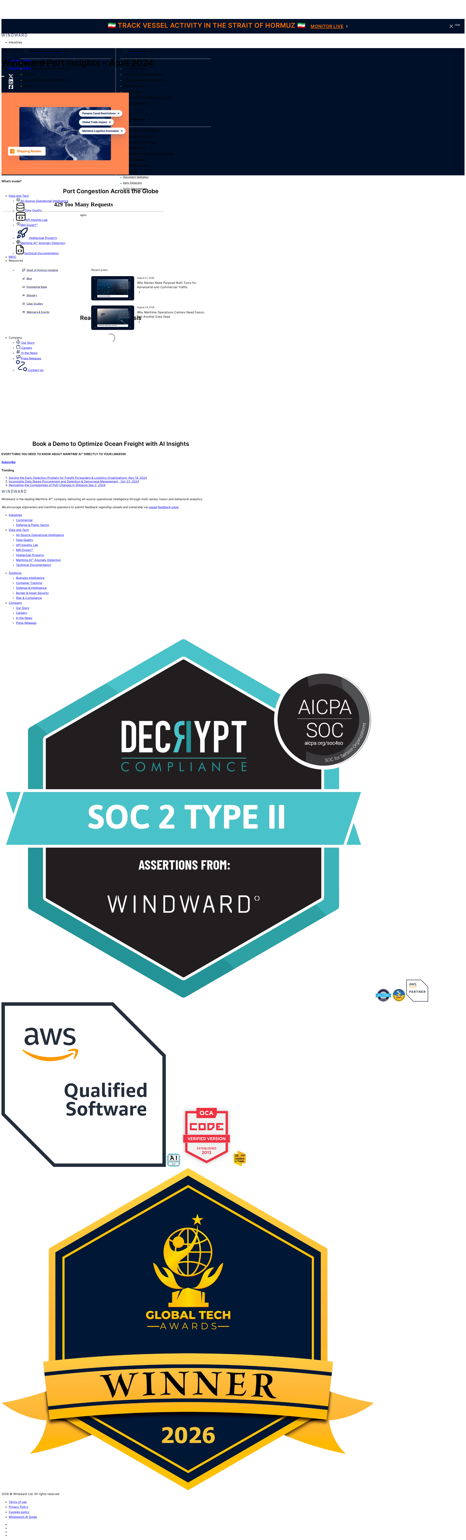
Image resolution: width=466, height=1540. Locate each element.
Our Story (22, 608)
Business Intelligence (30, 578)
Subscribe (8, 462)
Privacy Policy (18, 1507)
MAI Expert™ (24, 550)
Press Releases (26, 623)
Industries (15, 515)
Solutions (15, 573)
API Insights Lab (27, 545)
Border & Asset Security (32, 593)
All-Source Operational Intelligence (40, 535)
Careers (21, 613)
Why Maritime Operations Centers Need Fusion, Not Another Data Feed (171, 314)
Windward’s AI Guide (23, 1517)
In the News (24, 618)
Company (15, 603)
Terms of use (18, 1502)
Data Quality (24, 540)
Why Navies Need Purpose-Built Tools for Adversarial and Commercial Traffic (166, 285)
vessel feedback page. (163, 507)
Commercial (24, 520)
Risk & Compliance (29, 598)
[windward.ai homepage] (15, 36)
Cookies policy (19, 1512)
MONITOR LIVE (327, 26)
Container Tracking (29, 583)
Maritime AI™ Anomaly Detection (38, 560)
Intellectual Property (30, 555)
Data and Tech (19, 196)
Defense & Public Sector (32, 525)
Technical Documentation (33, 565)
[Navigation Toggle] (2, 76)
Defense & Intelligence (31, 588)
